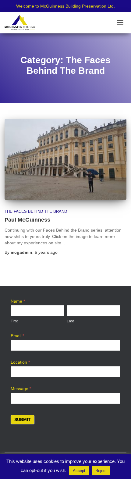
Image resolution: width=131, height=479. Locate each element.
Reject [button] (101, 470)
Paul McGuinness (27, 220)
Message (21, 388)
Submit (22, 419)
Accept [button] (79, 470)
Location (20, 362)
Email (17, 335)
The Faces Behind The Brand (36, 211)
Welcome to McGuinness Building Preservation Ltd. (65, 6)
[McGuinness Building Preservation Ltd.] (20, 22)
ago (46, 252)
